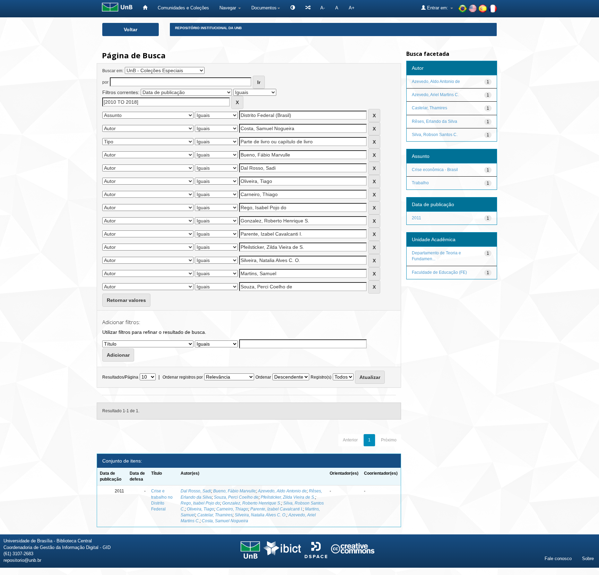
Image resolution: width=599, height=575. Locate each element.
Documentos (264, 7)
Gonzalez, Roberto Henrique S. (251, 503)
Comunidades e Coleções (183, 7)
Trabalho (420, 182)
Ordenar (263, 377)
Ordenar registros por (183, 377)
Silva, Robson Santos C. (435, 134)
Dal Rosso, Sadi (196, 491)
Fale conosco (558, 558)
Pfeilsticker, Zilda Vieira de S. (288, 497)
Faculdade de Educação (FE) (439, 272)
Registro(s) (321, 377)
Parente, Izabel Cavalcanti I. (276, 509)
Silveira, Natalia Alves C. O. (260, 515)
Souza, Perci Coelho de (236, 497)
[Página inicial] (145, 8)
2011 (416, 217)
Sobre (588, 558)
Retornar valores (126, 300)
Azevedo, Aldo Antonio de (282, 491)
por (105, 82)
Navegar (228, 7)
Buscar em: (112, 70)
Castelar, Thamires (215, 515)
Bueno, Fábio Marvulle (234, 491)
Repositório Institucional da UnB (208, 28)
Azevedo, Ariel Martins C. (435, 94)
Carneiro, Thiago (232, 509)
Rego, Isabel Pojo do (200, 503)
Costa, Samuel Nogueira (225, 520)
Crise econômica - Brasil (435, 169)
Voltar (130, 29)
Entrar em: (438, 7)
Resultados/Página (120, 377)
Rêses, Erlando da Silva (434, 121)
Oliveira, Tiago (200, 509)
